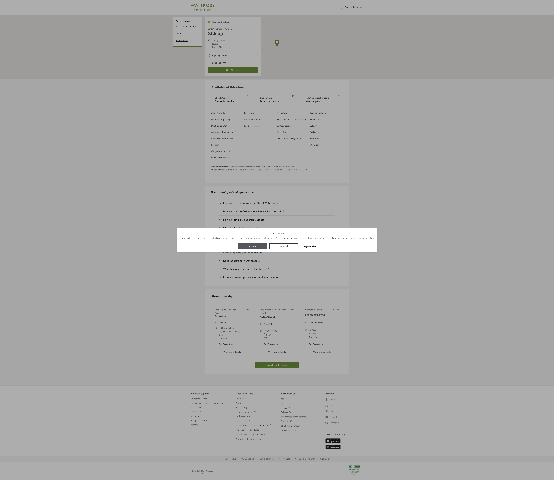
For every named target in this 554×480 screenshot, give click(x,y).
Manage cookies (308, 246)
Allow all (252, 246)
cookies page (355, 238)
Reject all (283, 246)
